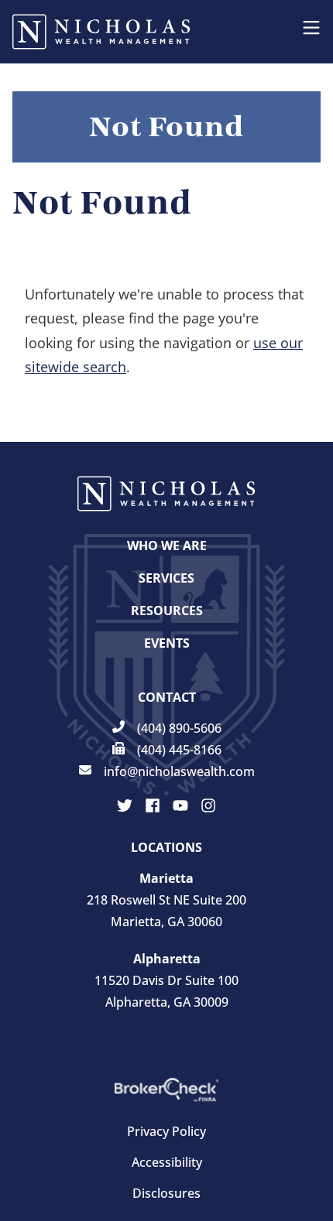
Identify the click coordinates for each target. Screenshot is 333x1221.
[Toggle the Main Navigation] (311, 31)
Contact (167, 697)
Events (167, 643)
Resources (167, 610)
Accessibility (167, 1162)
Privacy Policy (166, 1131)
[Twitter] (124, 805)
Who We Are (167, 545)
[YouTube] (180, 805)
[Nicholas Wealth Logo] (101, 32)
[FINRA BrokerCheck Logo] (166, 1090)
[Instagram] (208, 805)
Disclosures (166, 1193)
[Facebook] (152, 805)
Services (166, 578)
